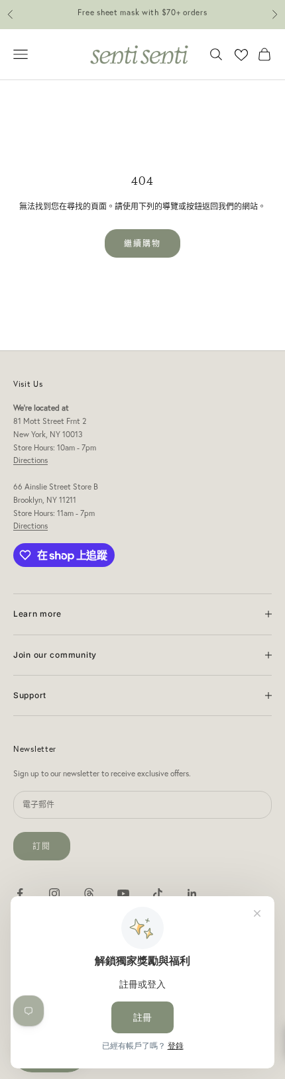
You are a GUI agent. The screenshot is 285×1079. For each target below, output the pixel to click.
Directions (30, 460)
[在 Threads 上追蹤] (88, 893)
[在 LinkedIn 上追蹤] (192, 893)
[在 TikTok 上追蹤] (157, 893)
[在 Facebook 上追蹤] (20, 893)
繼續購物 (143, 243)
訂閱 (41, 846)
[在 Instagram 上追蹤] (54, 893)
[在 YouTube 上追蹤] (123, 893)
